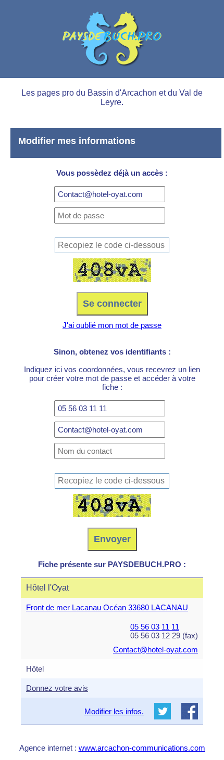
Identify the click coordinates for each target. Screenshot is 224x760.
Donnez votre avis (57, 688)
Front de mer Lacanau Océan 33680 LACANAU (107, 607)
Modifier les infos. (114, 711)
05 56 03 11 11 (154, 626)
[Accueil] (112, 39)
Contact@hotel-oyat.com (155, 649)
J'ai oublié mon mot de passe (112, 325)
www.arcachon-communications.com (142, 747)
